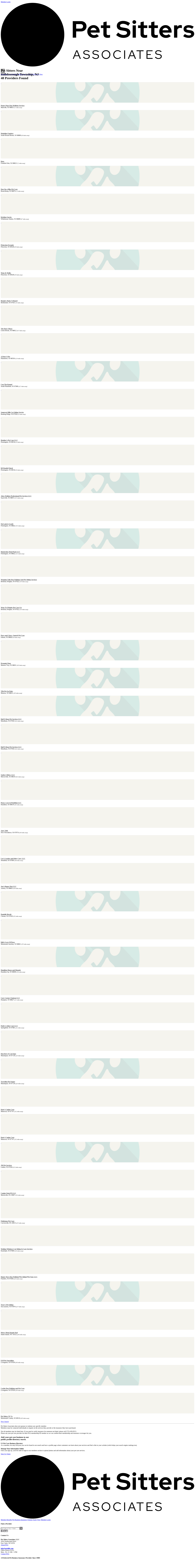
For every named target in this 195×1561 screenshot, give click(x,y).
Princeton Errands (7, 245)
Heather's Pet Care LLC (9, 440)
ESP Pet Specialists (7, 1360)
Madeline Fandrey (7, 133)
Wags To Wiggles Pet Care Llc (11, 607)
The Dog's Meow (6, 329)
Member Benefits (6, 1520)
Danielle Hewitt (6, 914)
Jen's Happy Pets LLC (8, 886)
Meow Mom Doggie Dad (9, 1333)
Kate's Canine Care (7, 1109)
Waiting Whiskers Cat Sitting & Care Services (16, 1249)
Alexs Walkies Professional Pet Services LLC (16, 496)
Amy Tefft (4, 831)
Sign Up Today (6, 1454)
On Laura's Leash (7, 524)
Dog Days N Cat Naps (8, 1054)
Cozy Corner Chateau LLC (10, 998)
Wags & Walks (6, 273)
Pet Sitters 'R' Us (6, 1416)
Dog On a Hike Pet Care (9, 189)
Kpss (2, 161)
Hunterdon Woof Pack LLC (10, 552)
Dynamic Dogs (6, 663)
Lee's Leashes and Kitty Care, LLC (13, 858)
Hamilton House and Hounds (11, 970)
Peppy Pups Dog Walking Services (12, 105)
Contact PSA (5, 1554)
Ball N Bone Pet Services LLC (11, 719)
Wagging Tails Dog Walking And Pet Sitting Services (19, 580)
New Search (5, 1421)
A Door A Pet (5, 356)
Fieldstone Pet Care (7, 1221)
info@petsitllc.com (7, 1548)
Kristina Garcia (6, 217)
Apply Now (39, 74)
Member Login (5, 2)
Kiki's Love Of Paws (8, 942)
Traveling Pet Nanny (8, 1082)
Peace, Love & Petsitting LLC (11, 803)
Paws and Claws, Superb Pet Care (13, 635)
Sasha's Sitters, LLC (8, 775)
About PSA (4, 1545)
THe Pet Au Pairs (7, 691)
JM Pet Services (6, 1165)
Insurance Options (22, 1520)
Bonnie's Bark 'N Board (9, 301)
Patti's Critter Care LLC (9, 1026)
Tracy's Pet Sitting (7, 1305)
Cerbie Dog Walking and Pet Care (12, 1388)
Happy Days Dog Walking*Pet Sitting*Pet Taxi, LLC (19, 1277)
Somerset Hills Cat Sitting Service (12, 412)
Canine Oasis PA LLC (8, 1193)
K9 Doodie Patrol (7, 468)
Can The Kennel (6, 384)
